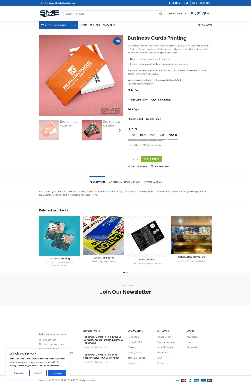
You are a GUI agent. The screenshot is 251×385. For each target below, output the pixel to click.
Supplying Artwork (166, 342)
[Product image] (59, 235)
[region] (38, 364)
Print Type (133, 109)
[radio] (138, 99)
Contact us (133, 363)
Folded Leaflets (147, 259)
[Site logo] (50, 13)
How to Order (164, 336)
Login (189, 342)
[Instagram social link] (172, 3)
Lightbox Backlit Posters (191, 257)
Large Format (109, 261)
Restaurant (200, 261)
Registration (193, 347)
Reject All (38, 373)
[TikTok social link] (187, 3)
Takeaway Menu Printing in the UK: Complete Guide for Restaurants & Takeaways (103, 339)
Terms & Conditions (137, 357)
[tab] (97, 180)
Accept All (57, 373)
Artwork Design (165, 347)
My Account (192, 336)
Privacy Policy (135, 352)
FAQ (159, 357)
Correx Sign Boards (103, 257)
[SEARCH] (160, 13)
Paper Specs (163, 352)
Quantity (132, 128)
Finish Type (134, 90)
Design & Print (135, 342)
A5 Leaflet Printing (59, 258)
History (161, 363)
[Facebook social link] (169, 3)
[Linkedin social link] (180, 3)
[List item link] (59, 340)
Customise (19, 373)
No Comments (101, 347)
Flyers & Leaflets (59, 265)
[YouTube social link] (176, 3)
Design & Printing (65, 262)
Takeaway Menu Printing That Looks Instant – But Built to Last (101, 356)
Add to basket (151, 159)
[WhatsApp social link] (183, 3)
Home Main (133, 336)
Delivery (132, 347)
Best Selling (50, 262)
